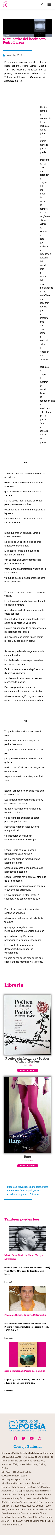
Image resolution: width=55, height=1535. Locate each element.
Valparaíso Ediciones (28, 1194)
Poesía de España (24, 1190)
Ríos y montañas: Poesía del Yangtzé (24, 1370)
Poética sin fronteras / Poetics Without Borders (27, 1059)
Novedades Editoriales (29, 1186)
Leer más (8, 1282)
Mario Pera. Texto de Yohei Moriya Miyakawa (23, 1256)
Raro (27, 1156)
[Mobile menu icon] (49, 4)
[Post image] (27, 1238)
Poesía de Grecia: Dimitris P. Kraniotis (25, 1314)
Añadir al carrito (27, 1070)
